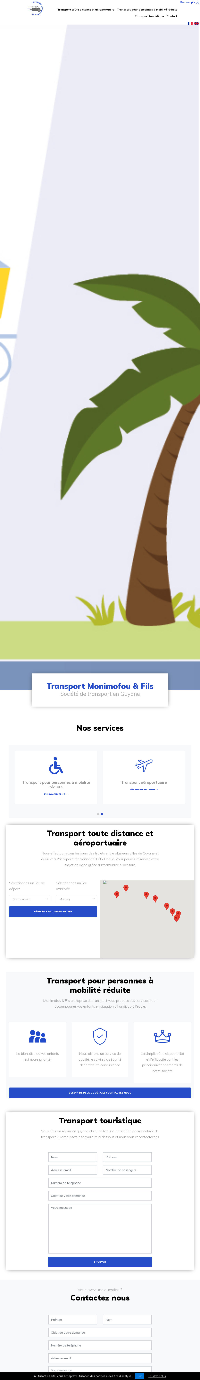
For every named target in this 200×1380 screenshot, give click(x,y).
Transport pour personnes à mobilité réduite (147, 9)
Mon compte (188, 2)
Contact (172, 16)
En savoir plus (157, 1376)
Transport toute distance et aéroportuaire (85, 9)
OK (139, 1376)
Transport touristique (149, 16)
